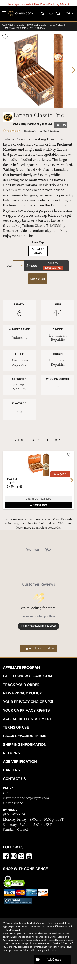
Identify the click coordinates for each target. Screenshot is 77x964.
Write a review (49, 131)
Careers (11, 769)
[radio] (38, 251)
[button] (52, 959)
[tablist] (38, 550)
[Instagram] (14, 857)
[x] (21, 856)
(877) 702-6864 (14, 814)
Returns (11, 753)
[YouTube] (29, 857)
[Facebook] (6, 857)
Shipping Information (24, 744)
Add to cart (40, 504)
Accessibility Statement (27, 718)
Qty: (10, 265)
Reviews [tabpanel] (32, 550)
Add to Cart (37, 279)
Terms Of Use (16, 727)
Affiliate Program (21, 667)
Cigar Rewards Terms (24, 735)
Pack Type (38, 242)
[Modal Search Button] (42, 14)
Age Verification (20, 761)
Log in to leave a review (38, 648)
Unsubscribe (13, 803)
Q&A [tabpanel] (47, 550)
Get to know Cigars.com (27, 675)
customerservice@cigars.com (26, 798)
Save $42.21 (60, 474)
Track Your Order (21, 684)
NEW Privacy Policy (22, 693)
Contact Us (11, 793)
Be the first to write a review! (38, 626)
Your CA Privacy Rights (26, 710)
